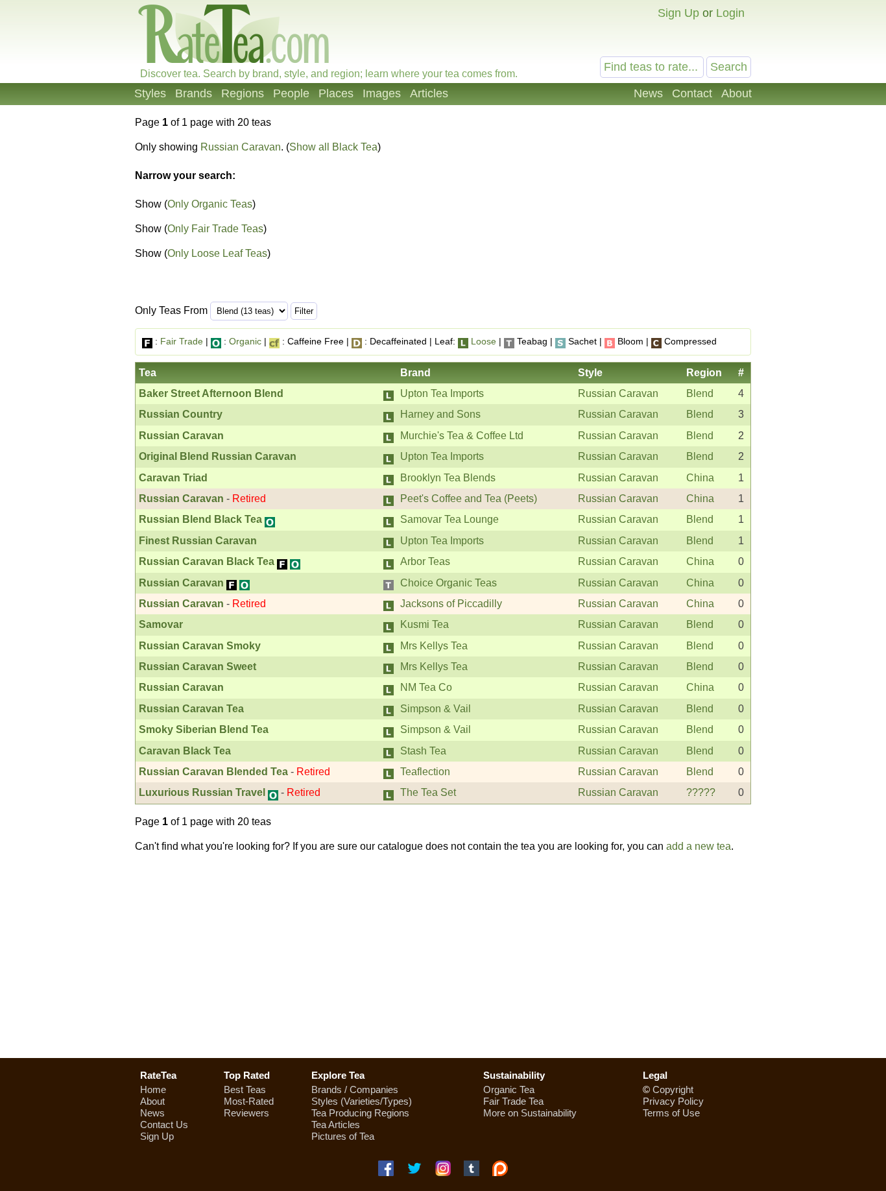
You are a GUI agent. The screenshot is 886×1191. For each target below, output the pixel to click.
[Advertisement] (643, 213)
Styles (150, 93)
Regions (242, 93)
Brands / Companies (354, 1089)
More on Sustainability (530, 1112)
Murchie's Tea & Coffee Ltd (461, 435)
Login (730, 12)
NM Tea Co (426, 687)
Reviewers (246, 1112)
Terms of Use (671, 1112)
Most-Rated (249, 1101)
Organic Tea (508, 1089)
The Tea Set (428, 792)
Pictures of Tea (342, 1136)
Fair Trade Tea (513, 1101)
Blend (699, 393)
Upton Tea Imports (442, 393)
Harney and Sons (440, 414)
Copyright (673, 1089)
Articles (429, 93)
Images (382, 93)
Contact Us (164, 1124)
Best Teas (245, 1089)
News (648, 93)
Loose (483, 341)
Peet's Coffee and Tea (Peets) (468, 498)
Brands (193, 93)
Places (335, 93)
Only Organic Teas (209, 204)
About (736, 93)
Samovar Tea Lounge (449, 519)
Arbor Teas (425, 561)
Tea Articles (335, 1124)
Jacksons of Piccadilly (451, 603)
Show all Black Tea (333, 146)
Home (153, 1089)
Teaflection (425, 771)
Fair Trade (181, 341)
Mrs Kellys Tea (434, 645)
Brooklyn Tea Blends (448, 477)
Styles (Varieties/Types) (361, 1101)
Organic (245, 341)
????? (700, 792)
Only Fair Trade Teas (215, 228)
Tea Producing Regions (360, 1112)
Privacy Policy (673, 1101)
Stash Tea (423, 750)
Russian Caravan (240, 146)
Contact (692, 93)
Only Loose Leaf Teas (217, 253)
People (291, 93)
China (700, 477)
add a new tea (698, 846)
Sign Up (678, 12)
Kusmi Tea (424, 624)
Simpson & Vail (435, 708)
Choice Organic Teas (448, 582)
